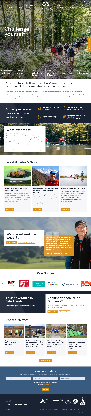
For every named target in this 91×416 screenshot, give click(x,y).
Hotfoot (83, 412)
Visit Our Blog (52, 312)
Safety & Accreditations (52, 409)
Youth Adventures (81, 6)
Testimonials (64, 409)
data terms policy (48, 384)
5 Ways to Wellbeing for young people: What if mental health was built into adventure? (35, 343)
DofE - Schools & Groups (61, 6)
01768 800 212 (10, 409)
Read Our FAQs (64, 312)
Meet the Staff (11, 242)
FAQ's (77, 409)
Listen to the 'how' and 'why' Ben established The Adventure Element (45, 190)
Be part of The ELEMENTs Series (73, 188)
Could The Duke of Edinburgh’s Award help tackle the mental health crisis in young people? (76, 344)
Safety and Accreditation (26, 242)
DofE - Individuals (72, 6)
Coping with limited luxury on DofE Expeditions (16, 189)
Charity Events (20, 6)
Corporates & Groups (10, 6)
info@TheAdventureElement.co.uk (15, 407)
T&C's (71, 409)
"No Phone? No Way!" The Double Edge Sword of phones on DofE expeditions (55, 343)
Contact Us (78, 2)
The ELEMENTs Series (30, 6)
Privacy (42, 409)
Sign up (45, 389)
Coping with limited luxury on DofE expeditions (12, 342)
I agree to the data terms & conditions (46, 382)
